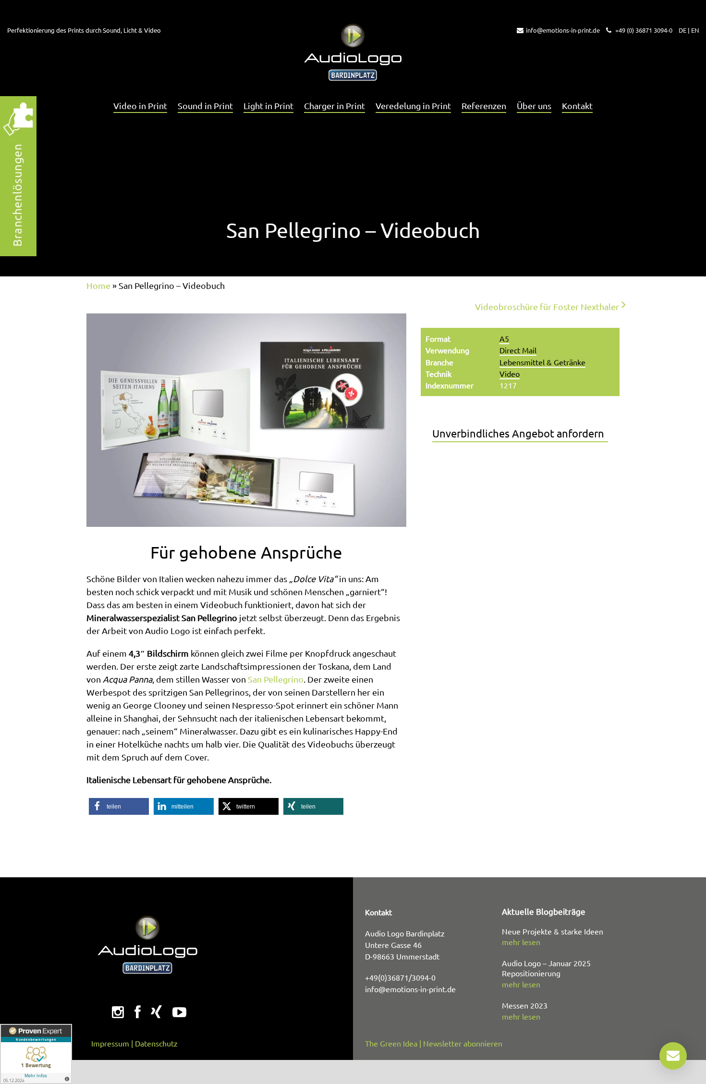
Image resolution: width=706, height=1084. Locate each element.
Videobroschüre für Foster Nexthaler (547, 306)
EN (695, 30)
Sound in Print (205, 105)
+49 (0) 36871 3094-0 (643, 30)
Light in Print (268, 105)
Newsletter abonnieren (462, 1043)
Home (98, 285)
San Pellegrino (276, 679)
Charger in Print (334, 105)
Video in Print (140, 105)
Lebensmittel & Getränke (542, 362)
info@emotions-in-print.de (563, 30)
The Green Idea (391, 1043)
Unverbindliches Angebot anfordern (518, 433)
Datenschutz (156, 1043)
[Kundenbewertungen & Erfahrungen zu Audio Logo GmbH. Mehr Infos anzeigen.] (36, 1054)
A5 (504, 338)
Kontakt (577, 105)
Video (509, 373)
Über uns (534, 105)
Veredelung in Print (413, 105)
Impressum (110, 1043)
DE (682, 30)
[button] (119, 806)
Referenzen (484, 105)
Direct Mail (517, 350)
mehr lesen (521, 942)
